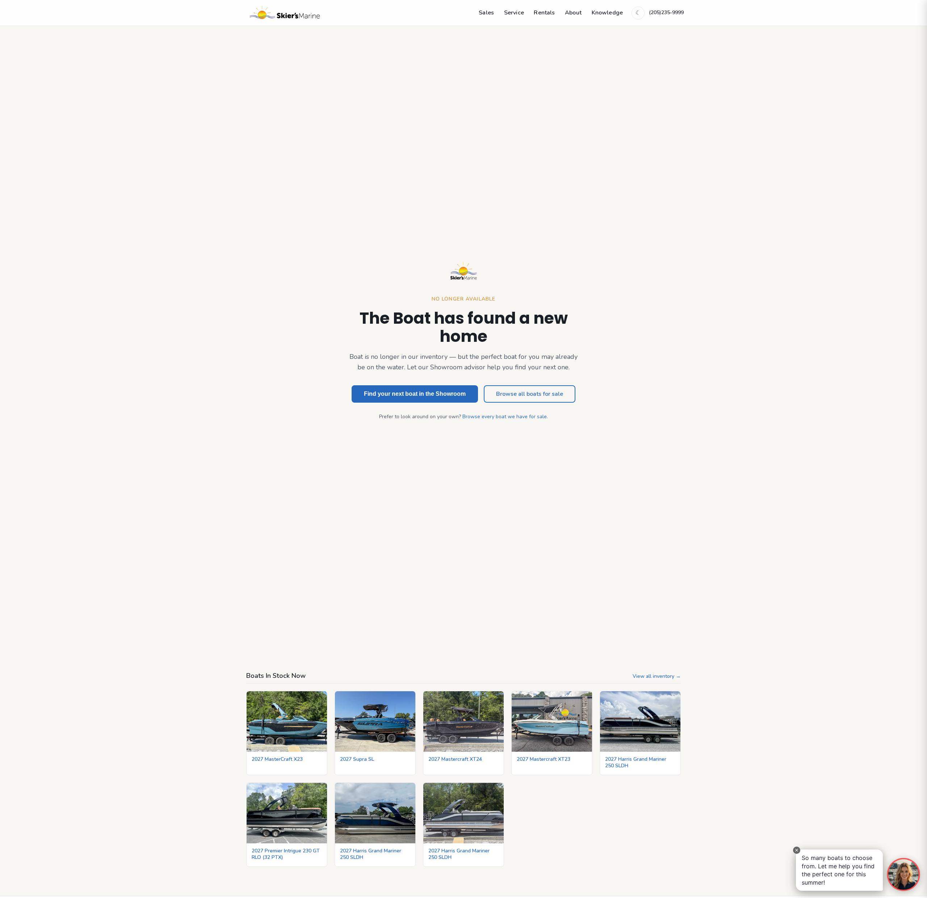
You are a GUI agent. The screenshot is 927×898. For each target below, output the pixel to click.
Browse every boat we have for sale (504, 416)
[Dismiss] (796, 850)
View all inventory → (657, 676)
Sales (486, 13)
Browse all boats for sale (529, 394)
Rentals (544, 13)
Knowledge (607, 13)
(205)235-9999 (666, 12)
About (573, 13)
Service (514, 13)
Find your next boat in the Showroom (415, 394)
